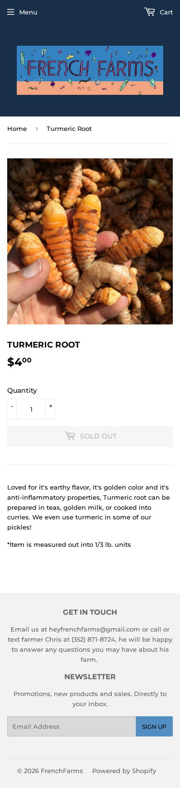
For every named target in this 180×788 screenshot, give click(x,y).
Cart (165, 12)
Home (17, 128)
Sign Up (154, 726)
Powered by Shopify (124, 771)
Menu (28, 12)
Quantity (22, 390)
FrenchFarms (62, 771)
